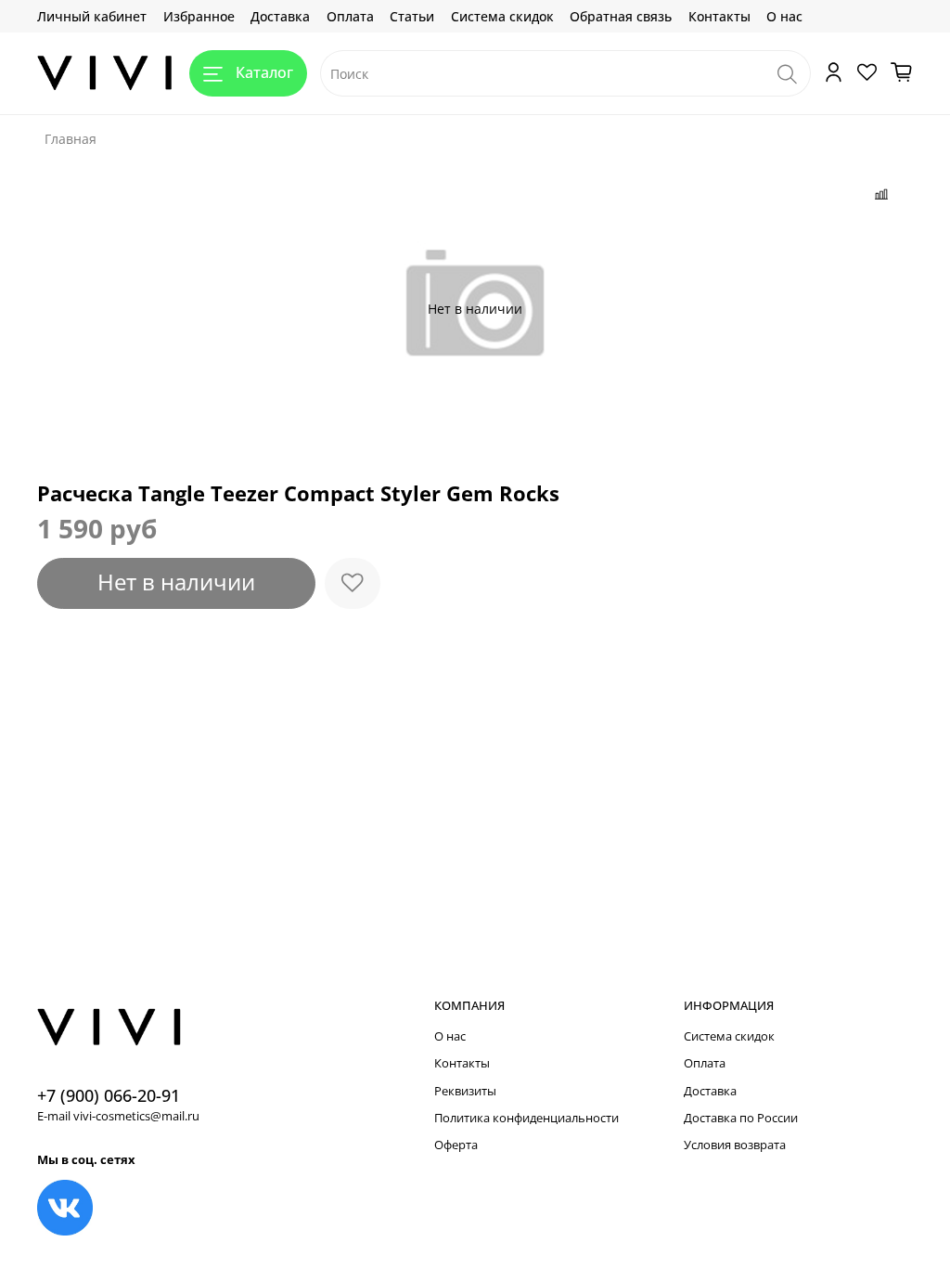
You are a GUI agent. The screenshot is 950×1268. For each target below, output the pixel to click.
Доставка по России (741, 1118)
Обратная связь (621, 16)
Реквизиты (465, 1091)
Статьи (412, 16)
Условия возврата (735, 1145)
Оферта (456, 1145)
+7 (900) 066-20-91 (108, 1095)
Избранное (199, 16)
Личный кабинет (92, 16)
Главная (70, 139)
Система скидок (502, 16)
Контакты (719, 16)
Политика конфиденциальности (526, 1118)
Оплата (350, 16)
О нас (784, 16)
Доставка (280, 16)
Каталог (264, 72)
